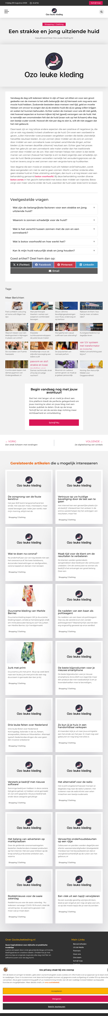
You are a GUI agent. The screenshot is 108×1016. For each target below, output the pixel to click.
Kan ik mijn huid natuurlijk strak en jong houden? (54, 250)
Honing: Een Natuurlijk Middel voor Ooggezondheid (89, 372)
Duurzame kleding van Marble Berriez (26, 612)
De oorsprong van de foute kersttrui (24, 497)
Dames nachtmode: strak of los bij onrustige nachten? (41, 372)
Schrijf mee (78, 961)
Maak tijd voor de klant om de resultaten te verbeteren (76, 555)
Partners (76, 951)
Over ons (77, 954)
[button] (6, 12)
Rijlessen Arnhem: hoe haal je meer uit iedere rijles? (89, 314)
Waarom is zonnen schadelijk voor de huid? (54, 220)
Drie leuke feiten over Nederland (28, 724)
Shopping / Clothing (54, 24)
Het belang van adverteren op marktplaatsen (26, 840)
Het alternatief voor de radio (75, 781)
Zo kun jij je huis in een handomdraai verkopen (72, 726)
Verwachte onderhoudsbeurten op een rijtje (77, 840)
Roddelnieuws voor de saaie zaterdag (25, 897)
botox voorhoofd (44, 176)
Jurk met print (17, 667)
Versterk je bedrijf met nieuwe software (26, 783)
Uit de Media (78, 947)
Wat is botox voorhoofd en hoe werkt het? (54, 241)
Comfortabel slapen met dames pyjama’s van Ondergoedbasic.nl (15, 372)
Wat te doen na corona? (22, 553)
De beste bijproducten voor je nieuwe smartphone (76, 669)
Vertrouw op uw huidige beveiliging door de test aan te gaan (77, 499)
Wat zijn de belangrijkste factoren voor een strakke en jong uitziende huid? (54, 209)
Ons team (77, 957)
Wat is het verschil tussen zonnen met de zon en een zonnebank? (54, 231)
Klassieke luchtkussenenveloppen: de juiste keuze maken (40, 335)
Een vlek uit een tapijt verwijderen (79, 896)
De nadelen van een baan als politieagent (75, 612)
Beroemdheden (79, 944)
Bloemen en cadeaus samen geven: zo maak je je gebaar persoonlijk (65, 372)
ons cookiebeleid (52, 982)
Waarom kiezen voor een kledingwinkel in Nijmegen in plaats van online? (16, 335)
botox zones (17, 179)
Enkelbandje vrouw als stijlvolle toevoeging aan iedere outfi (40, 354)
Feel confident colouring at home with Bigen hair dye (15, 314)
